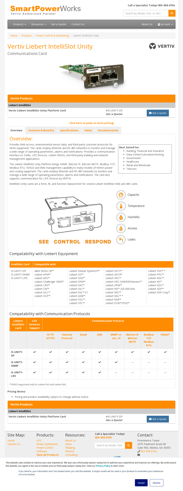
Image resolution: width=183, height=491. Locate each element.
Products (18, 24)
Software (41, 451)
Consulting (71, 454)
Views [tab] (88, 130)
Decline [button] (156, 482)
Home (13, 35)
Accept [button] (141, 482)
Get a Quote (159, 113)
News (68, 444)
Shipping (70, 447)
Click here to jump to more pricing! (91, 123)
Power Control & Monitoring (52, 35)
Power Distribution (47, 444)
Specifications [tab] (69, 130)
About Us (147, 24)
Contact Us (77, 24)
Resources (37, 24)
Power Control (44, 447)
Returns (69, 451)
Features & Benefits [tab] (41, 130)
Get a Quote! (58, 24)
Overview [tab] (16, 130)
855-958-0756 (103, 437)
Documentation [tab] (108, 130)
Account (165, 24)
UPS (38, 440)
